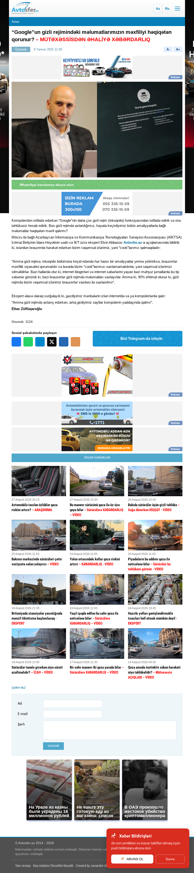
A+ (178, 49)
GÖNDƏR (53, 745)
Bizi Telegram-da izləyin (141, 339)
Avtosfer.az (132, 242)
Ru (167, 8)
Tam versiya (23, 866)
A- (168, 49)
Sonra (170, 859)
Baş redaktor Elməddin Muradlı (53, 866)
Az (158, 8)
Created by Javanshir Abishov (95, 866)
